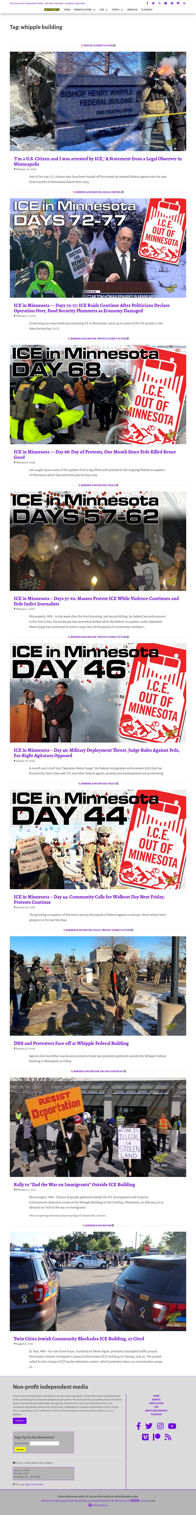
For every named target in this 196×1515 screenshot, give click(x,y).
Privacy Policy (100, 1505)
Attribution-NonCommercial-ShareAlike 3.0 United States (74, 1500)
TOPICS (115, 9)
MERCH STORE (156, 1403)
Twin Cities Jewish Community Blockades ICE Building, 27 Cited (79, 1338)
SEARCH (148, 9)
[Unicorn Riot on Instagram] (159, 3)
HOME (67, 9)
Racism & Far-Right (111, 1071)
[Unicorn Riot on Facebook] (147, 3)
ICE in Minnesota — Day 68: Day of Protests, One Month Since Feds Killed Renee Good (95, 454)
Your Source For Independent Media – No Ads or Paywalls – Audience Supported (47, 3)
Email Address (22, 1443)
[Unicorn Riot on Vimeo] (172, 3)
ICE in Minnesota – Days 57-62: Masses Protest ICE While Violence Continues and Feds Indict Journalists (96, 601)
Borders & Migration (89, 192)
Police (111, 485)
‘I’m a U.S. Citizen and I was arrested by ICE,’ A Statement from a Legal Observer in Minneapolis (98, 161)
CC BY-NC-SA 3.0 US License (128, 1500)
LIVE (102, 9)
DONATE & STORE (83, 9)
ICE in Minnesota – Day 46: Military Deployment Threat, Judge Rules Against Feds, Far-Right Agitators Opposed (97, 753)
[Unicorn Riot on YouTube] (165, 3)
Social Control (111, 192)
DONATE (19, 1421)
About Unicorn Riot (34, 1484)
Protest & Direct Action (98, 45)
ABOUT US (132, 9)
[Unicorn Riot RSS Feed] (184, 3)
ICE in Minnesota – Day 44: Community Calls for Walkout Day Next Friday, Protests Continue (89, 899)
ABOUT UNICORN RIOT (156, 1410)
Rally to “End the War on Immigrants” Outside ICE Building (74, 1184)
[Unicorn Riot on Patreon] (178, 3)
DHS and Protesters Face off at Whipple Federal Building (71, 1043)
